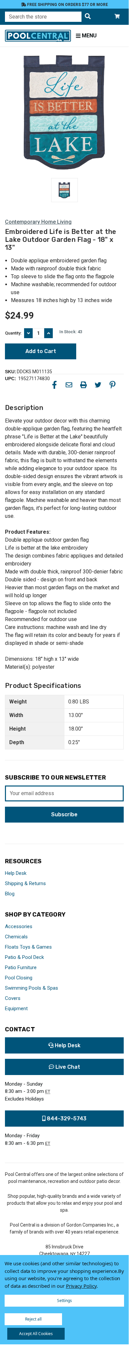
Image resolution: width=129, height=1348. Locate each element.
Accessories (18, 926)
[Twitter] (98, 385)
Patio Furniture (21, 967)
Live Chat (67, 1067)
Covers (12, 998)
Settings (64, 1300)
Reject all (33, 1319)
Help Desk (15, 873)
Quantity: (13, 333)
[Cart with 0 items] (117, 17)
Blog (10, 894)
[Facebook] (54, 385)
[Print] (83, 385)
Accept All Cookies (36, 1333)
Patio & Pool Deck (24, 957)
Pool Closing (18, 978)
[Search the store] (87, 17)
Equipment (16, 1008)
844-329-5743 (66, 1118)
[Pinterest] (112, 385)
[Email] (69, 385)
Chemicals (16, 937)
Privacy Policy (81, 1285)
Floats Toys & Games (28, 947)
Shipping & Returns (25, 883)
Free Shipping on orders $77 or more (67, 4)
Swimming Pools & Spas (31, 988)
